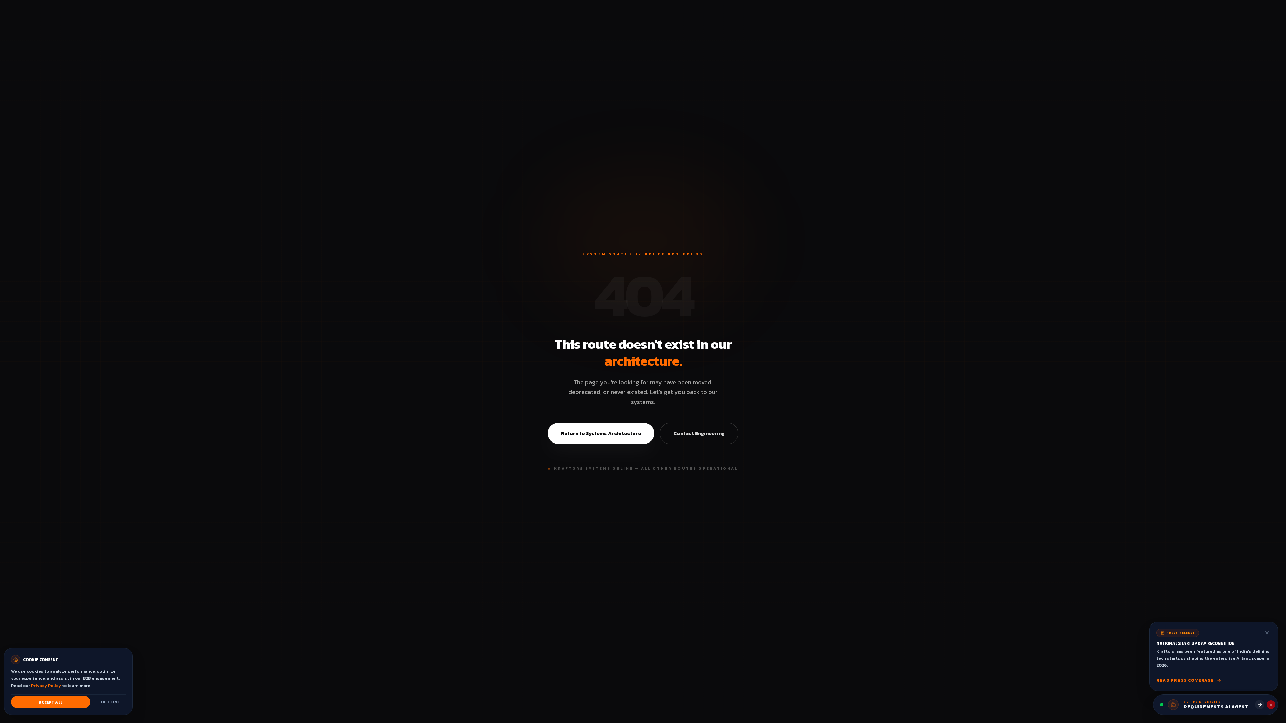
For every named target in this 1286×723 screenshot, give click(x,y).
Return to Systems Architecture (601, 433)
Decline (110, 702)
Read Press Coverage (1185, 680)
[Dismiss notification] (1267, 633)
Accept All (51, 702)
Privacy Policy (46, 685)
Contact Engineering (699, 433)
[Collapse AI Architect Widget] (1271, 704)
